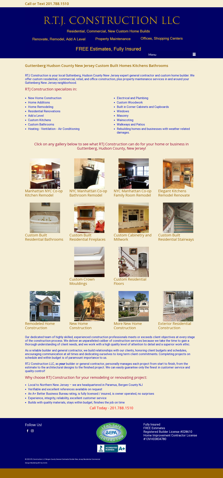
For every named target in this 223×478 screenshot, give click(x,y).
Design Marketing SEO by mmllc (36, 463)
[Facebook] (27, 430)
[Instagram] (32, 430)
